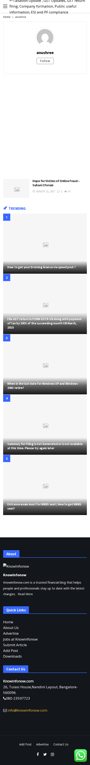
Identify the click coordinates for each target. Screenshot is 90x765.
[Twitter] (45, 754)
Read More (25, 594)
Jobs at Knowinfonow (20, 639)
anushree (45, 52)
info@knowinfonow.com (27, 710)
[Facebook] (37, 754)
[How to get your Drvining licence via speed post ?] (45, 244)
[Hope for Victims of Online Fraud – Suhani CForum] (16, 188)
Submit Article (15, 644)
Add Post (10, 650)
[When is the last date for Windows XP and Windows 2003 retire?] (45, 364)
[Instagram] (52, 754)
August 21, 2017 (45, 191)
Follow (45, 61)
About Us (11, 627)
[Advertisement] (45, 125)
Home (8, 622)
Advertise (11, 633)
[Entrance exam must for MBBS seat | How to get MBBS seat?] (45, 485)
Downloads (12, 656)
